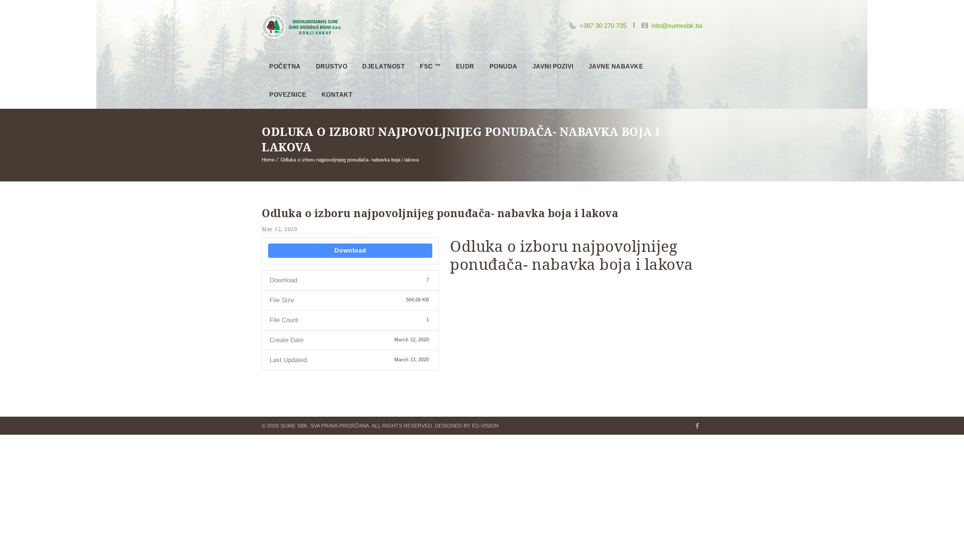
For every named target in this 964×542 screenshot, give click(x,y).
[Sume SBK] (301, 27)
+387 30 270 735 (602, 25)
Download (350, 250)
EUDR (465, 66)
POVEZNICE (288, 94)
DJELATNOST (383, 66)
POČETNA (285, 66)
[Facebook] (697, 425)
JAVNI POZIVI (553, 66)
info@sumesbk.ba (676, 25)
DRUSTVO (332, 66)
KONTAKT (337, 94)
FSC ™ (430, 66)
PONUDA (503, 66)
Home (268, 160)
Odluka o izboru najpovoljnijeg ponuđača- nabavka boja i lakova (350, 160)
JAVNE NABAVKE (616, 66)
